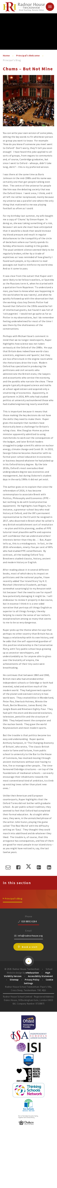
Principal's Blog (12, 60)
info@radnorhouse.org (30, 935)
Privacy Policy (32, 979)
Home (6, 55)
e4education (32, 972)
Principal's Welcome (28, 55)
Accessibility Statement (40, 976)
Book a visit (30, 946)
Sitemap (14, 979)
